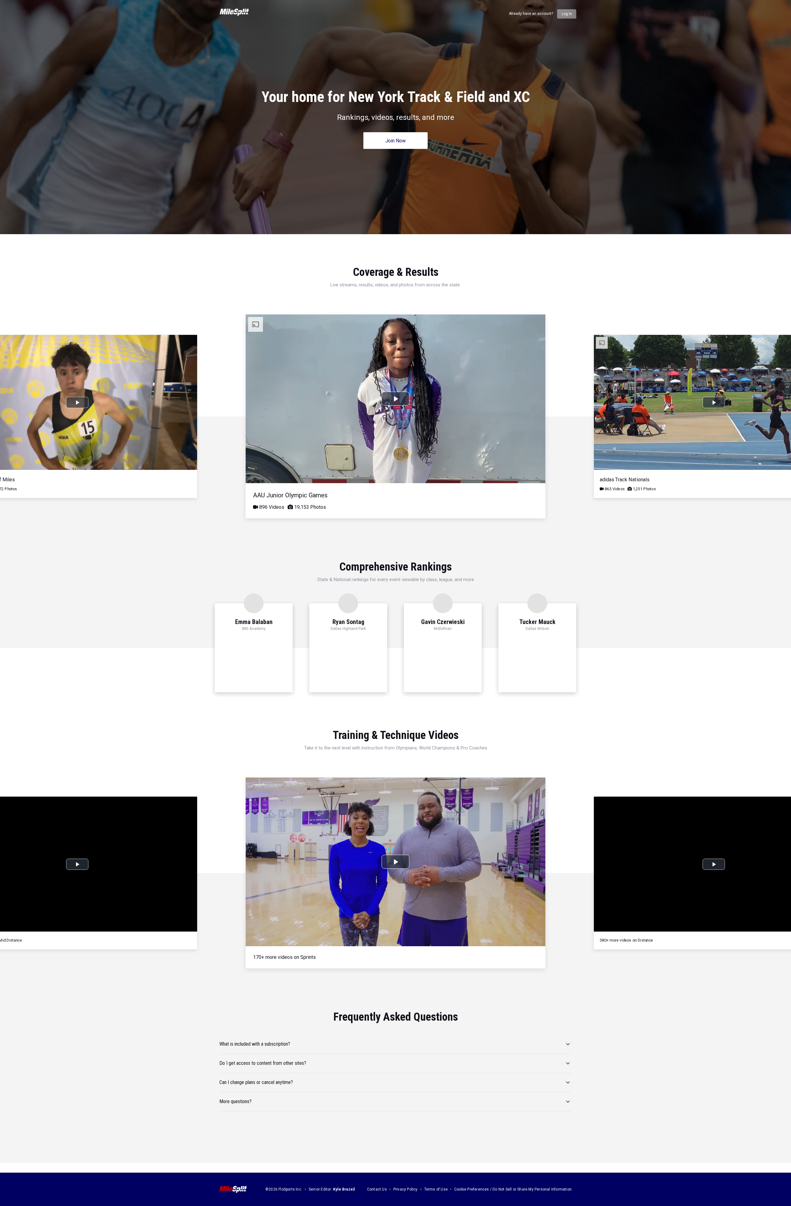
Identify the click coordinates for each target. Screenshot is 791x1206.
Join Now (395, 141)
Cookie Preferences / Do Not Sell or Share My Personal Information (513, 1189)
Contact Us (377, 1189)
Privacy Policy (405, 1189)
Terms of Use (436, 1189)
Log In (567, 14)
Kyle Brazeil (344, 1189)
